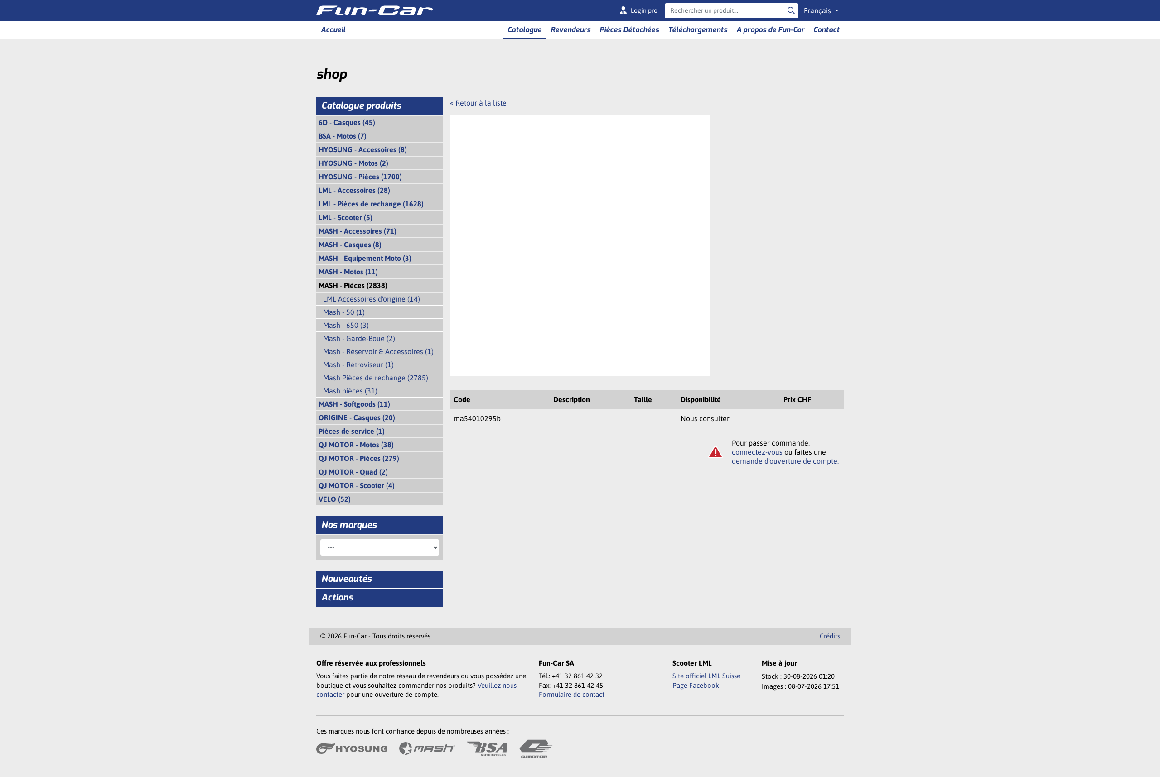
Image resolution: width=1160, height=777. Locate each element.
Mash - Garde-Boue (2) (359, 338)
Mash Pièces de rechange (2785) (375, 378)
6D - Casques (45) (347, 122)
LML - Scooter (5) (345, 217)
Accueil (333, 29)
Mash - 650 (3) (346, 325)
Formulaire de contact (571, 694)
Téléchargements (697, 29)
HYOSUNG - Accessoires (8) (363, 149)
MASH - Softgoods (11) (354, 404)
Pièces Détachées (629, 29)
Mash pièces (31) (350, 391)
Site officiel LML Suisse (706, 676)
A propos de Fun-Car (770, 29)
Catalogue (524, 29)
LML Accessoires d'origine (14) (371, 299)
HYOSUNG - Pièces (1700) (360, 177)
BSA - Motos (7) (343, 136)
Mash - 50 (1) (344, 312)
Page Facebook (695, 685)
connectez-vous (757, 452)
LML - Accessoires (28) (354, 190)
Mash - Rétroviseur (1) (358, 364)
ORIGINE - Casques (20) (357, 417)
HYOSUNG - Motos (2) (353, 163)
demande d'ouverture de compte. (785, 461)
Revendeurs (570, 29)
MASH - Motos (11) (348, 272)
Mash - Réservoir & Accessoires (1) (378, 351)
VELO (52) (335, 499)
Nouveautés (346, 579)
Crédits (830, 636)
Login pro (644, 10)
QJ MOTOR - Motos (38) (356, 445)
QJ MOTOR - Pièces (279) (359, 458)
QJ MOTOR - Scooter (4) (357, 485)
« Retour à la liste (478, 103)
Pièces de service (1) (352, 431)
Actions (337, 597)
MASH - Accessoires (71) (357, 231)
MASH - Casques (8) (350, 244)
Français (818, 10)
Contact (826, 29)
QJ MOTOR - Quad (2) (353, 472)
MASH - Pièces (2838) (353, 285)
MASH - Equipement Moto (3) (365, 258)
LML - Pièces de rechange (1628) (371, 204)
